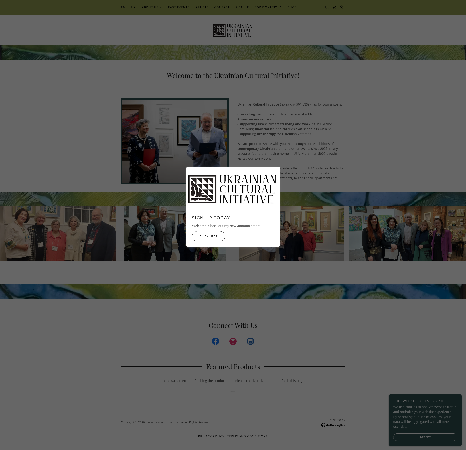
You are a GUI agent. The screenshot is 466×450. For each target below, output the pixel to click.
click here (209, 236)
